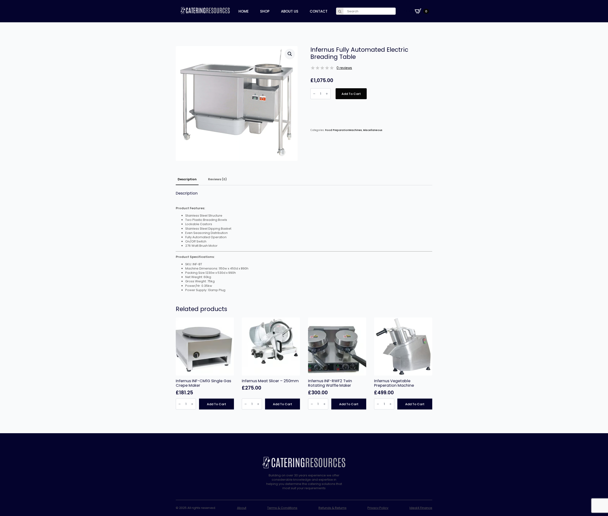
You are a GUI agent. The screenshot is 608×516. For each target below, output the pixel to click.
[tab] (187, 179)
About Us (289, 11)
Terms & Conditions (282, 508)
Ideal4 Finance (420, 508)
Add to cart (351, 94)
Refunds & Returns (332, 508)
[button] (290, 54)
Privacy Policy (377, 508)
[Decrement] (314, 94)
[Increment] (326, 94)
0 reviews (344, 67)
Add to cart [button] (216, 404)
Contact (319, 11)
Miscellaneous (372, 130)
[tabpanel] (304, 241)
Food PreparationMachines (343, 130)
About (241, 508)
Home (243, 11)
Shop (265, 11)
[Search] (339, 11)
